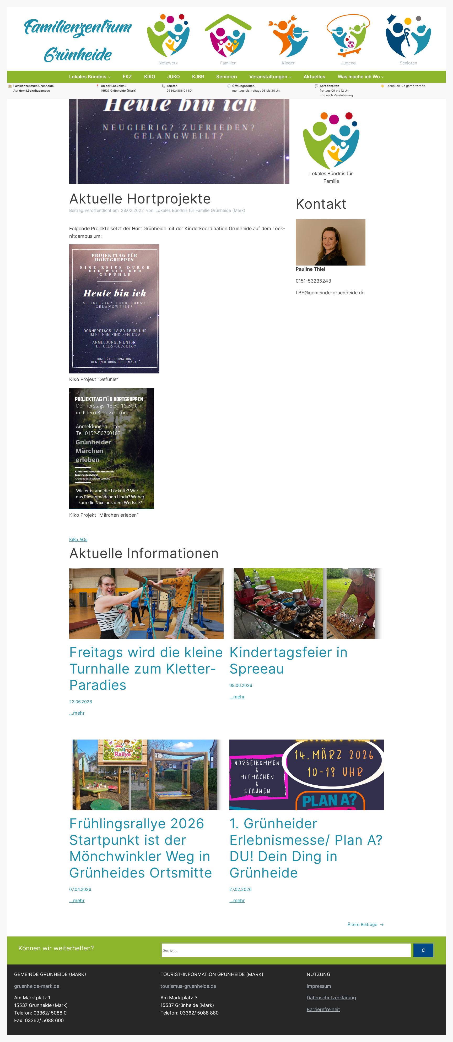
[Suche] (423, 950)
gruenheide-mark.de (36, 986)
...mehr (77, 713)
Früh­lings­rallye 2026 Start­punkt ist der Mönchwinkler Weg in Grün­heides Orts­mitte (140, 848)
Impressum (319, 986)
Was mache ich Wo (359, 76)
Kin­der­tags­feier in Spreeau (288, 660)
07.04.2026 (80, 889)
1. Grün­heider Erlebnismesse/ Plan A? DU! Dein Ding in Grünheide (306, 848)
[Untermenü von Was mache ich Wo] (382, 76)
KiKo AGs (78, 539)
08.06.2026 (240, 685)
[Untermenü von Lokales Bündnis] (109, 76)
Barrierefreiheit (323, 1009)
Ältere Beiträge (366, 924)
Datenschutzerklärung (331, 997)
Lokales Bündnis (87, 76)
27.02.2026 (240, 889)
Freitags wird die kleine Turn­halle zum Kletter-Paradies (146, 668)
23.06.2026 (80, 701)
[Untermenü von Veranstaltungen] (290, 76)
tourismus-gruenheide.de (188, 986)
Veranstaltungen (268, 76)
